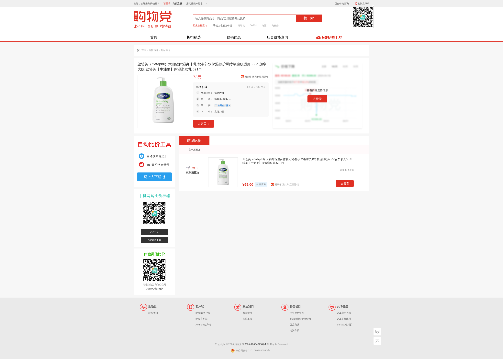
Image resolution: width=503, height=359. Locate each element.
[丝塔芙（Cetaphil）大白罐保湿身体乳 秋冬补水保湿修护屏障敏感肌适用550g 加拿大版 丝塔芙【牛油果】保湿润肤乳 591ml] (163, 101)
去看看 (345, 183)
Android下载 (154, 240)
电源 (264, 25)
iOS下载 (154, 232)
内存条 (275, 25)
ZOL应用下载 (344, 312)
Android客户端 (203, 324)
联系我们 (153, 312)
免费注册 (177, 3)
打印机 (241, 25)
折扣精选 (194, 37)
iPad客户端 (201, 318)
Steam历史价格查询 (300, 318)
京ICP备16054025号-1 (254, 344)
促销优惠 (234, 37)
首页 (153, 37)
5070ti (253, 25)
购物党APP (363, 3)
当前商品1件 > (222, 105)
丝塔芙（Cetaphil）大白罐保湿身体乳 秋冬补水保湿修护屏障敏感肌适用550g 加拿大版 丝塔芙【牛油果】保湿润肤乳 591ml (297, 161)
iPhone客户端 (203, 312)
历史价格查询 (342, 3)
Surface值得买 (344, 324)
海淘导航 (294, 330)
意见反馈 (247, 318)
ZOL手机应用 (344, 318)
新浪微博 (247, 312)
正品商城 (294, 324)
